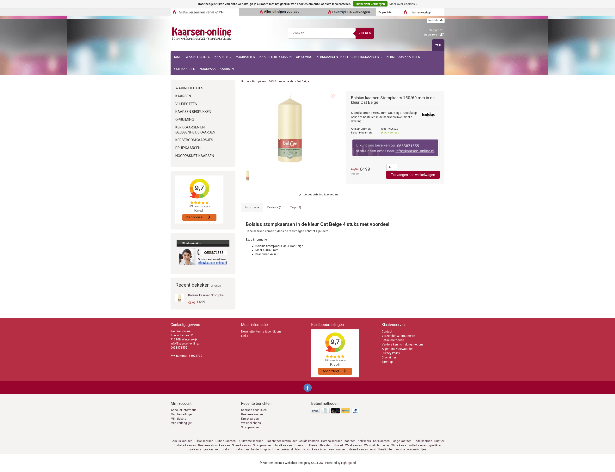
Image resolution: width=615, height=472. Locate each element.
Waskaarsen (353, 445)
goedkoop (435, 445)
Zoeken (365, 33)
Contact (387, 331)
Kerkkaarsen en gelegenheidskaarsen (348, 57)
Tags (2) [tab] (295, 207)
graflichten (242, 449)
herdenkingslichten (288, 449)
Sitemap (387, 361)
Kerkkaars (364, 441)
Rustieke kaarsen (252, 414)
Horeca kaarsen (331, 441)
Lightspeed (348, 463)
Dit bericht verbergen (370, 4)
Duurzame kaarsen (250, 441)
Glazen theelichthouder (281, 441)
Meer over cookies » (403, 4)
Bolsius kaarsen (181, 441)
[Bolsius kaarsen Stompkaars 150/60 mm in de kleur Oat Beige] (179, 297)
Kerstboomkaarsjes (403, 57)
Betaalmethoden (393, 340)
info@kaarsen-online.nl (186, 343)
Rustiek (439, 441)
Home (177, 57)
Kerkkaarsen (381, 441)
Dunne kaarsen (225, 441)
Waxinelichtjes (198, 57)
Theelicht (300, 445)
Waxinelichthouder (376, 445)
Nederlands (435, 20)
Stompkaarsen (250, 427)
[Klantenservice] (203, 253)
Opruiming (304, 57)
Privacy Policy (391, 353)
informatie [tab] (252, 207)
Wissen (216, 285)
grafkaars (195, 449)
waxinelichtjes (416, 449)
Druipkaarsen (184, 69)
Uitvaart (338, 445)
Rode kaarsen (423, 441)
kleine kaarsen (358, 449)
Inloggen (434, 30)
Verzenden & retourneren (398, 336)
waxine (400, 449)
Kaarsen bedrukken (254, 410)
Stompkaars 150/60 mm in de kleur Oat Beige (280, 81)
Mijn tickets (178, 418)
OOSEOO (317, 463)
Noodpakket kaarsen (217, 69)
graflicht (227, 449)
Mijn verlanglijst (181, 423)
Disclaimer (389, 357)
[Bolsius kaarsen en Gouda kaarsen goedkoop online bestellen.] (202, 32)
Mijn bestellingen (182, 414)
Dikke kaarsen (204, 441)
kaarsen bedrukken (275, 57)
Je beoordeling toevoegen (320, 194)
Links (244, 336)
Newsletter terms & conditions (261, 331)
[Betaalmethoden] (336, 411)
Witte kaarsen (418, 445)
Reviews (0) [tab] (275, 207)
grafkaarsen (211, 449)
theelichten (386, 449)
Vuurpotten (245, 57)
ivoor (306, 449)
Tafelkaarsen (283, 445)
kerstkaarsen (337, 449)
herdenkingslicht (262, 449)
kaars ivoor (319, 449)
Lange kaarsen (402, 441)
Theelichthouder (320, 445)
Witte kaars (398, 445)
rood (373, 449)
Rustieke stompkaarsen (214, 445)
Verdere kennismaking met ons (403, 344)
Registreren (432, 34)
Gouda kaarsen (309, 441)
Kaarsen (222, 57)
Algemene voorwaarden (397, 349)
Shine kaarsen (241, 445)
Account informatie (184, 410)
